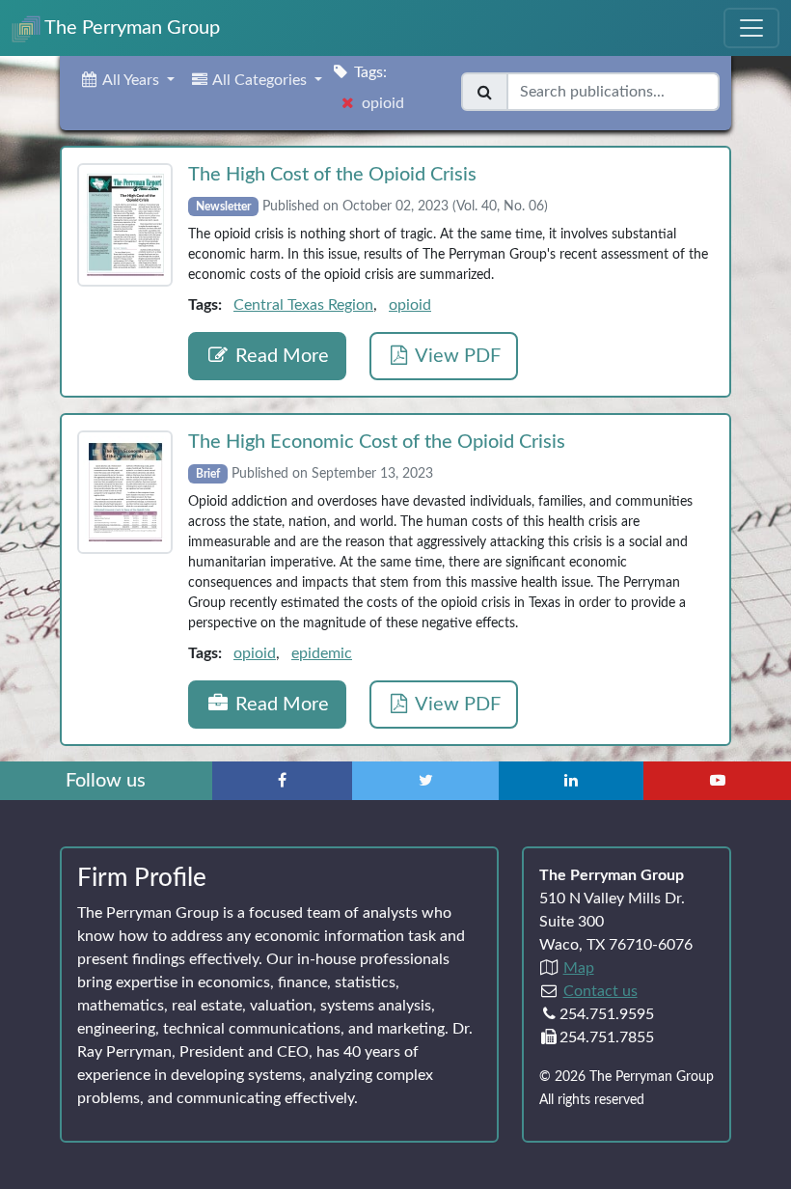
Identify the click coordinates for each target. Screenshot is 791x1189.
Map (578, 968)
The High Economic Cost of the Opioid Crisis (376, 442)
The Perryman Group (130, 28)
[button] (126, 80)
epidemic (321, 653)
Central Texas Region (303, 305)
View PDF (456, 356)
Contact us (600, 991)
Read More (280, 356)
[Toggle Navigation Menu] (751, 28)
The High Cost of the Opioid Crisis (332, 174)
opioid (410, 305)
